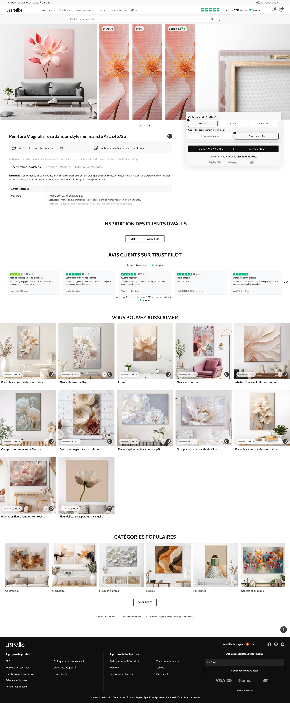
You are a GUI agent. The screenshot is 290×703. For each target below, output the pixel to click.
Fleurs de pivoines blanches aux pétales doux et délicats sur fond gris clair (140, 449)
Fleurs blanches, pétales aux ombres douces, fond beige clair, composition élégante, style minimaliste (23, 382)
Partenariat (162, 673)
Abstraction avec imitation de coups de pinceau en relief (257, 382)
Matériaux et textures (17, 667)
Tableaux (112, 616)
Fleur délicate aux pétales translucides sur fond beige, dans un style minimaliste (82, 516)
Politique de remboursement (68, 661)
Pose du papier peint (16, 686)
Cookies (160, 667)
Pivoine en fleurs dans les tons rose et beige (23, 516)
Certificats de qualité (64, 667)
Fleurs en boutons (187, 382)
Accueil (99, 616)
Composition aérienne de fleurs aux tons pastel (23, 449)
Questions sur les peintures (20, 673)
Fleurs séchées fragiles (73, 382)
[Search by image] (212, 19)
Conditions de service (167, 661)
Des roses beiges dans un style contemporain (82, 449)
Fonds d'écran (60, 673)
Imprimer (114, 667)
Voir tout (145, 602)
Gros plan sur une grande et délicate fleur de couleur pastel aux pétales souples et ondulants (199, 449)
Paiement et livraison (17, 680)
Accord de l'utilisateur (121, 673)
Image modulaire (210, 136)
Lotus (121, 382)
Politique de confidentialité (124, 661)
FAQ (8, 661)
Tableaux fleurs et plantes (132, 616)
